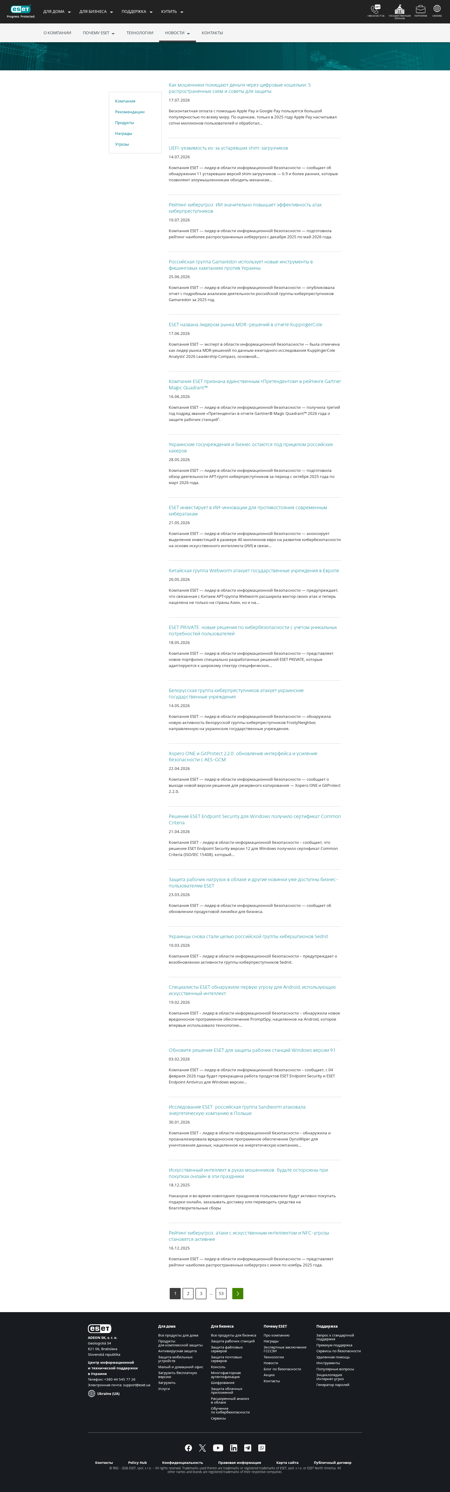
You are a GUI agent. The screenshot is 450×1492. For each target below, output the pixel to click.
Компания (125, 101)
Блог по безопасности (282, 1369)
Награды (123, 133)
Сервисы (218, 1418)
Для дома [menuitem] (54, 11)
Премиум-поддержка (334, 1345)
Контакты (272, 1380)
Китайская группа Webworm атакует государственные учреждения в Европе (254, 570)
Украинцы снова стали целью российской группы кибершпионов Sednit (248, 936)
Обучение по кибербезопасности (230, 1410)
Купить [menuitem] (169, 11)
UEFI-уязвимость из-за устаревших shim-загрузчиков (228, 148)
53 (221, 1293)
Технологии (274, 1357)
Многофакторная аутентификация (226, 1374)
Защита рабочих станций (233, 1341)
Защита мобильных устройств (175, 1359)
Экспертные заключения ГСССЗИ (285, 1349)
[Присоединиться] (261, 1450)
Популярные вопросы (335, 1369)
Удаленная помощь (333, 1357)
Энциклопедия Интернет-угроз (330, 1376)
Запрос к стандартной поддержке (335, 1337)
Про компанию (277, 1335)
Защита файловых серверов (227, 1349)
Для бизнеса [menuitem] (93, 11)
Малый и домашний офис (180, 1366)
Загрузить (167, 1382)
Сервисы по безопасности (338, 1350)
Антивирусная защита (177, 1350)
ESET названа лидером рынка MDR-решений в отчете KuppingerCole (245, 324)
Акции (269, 1374)
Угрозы (122, 144)
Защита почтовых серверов (226, 1359)
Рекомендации (130, 111)
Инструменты (328, 1362)
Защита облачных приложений (226, 1390)
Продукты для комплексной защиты (180, 1343)
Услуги (164, 1388)
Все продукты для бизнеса (233, 1335)
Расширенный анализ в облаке (230, 1400)
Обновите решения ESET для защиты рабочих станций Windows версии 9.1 (252, 1050)
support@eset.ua (136, 1384)
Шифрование (222, 1382)
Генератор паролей (332, 1384)
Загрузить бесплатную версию (177, 1374)
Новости (271, 1362)
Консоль (218, 1366)
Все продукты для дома (178, 1335)
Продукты (124, 122)
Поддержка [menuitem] (134, 11)
